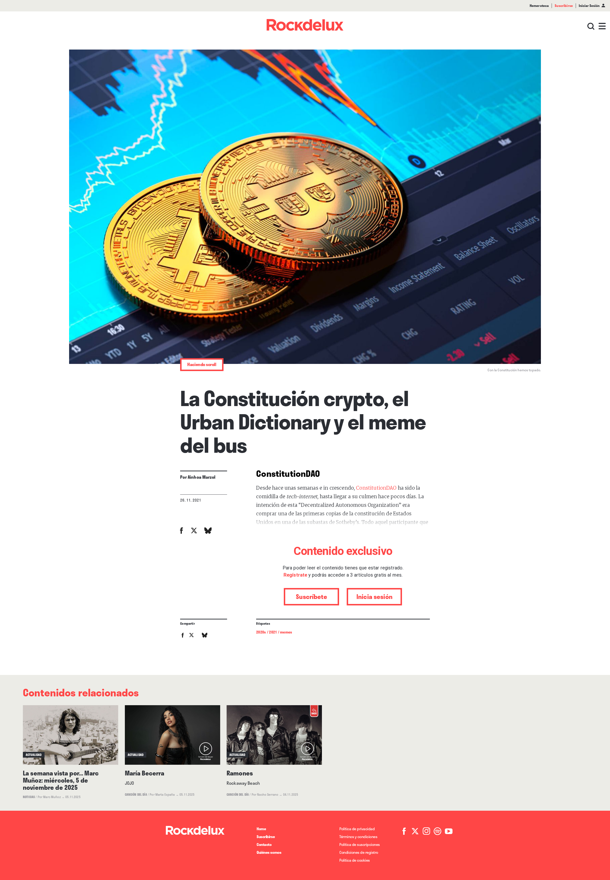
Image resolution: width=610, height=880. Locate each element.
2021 (273, 632)
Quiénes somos (269, 852)
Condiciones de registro (358, 852)
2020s (261, 632)
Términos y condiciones (358, 836)
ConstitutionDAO (376, 488)
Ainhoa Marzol (201, 477)
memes (286, 632)
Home (261, 828)
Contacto (264, 844)
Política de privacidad (357, 828)
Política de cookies (354, 860)
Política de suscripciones (359, 844)
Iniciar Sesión (589, 6)
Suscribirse (266, 836)
